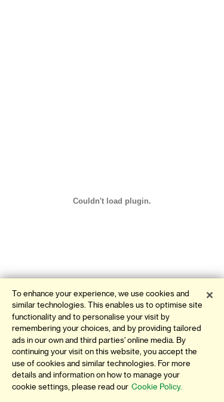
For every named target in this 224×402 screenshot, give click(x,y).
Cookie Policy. (156, 387)
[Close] (210, 295)
